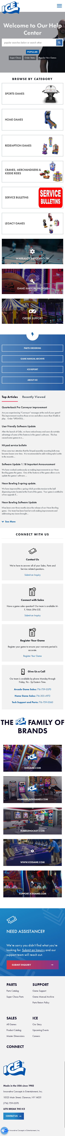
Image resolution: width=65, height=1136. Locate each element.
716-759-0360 (32, 702)
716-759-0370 (32, 689)
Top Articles (10, 397)
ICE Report (32, 369)
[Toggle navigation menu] (59, 6)
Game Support (39, 990)
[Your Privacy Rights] (4, 1130)
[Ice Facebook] (29, 1048)
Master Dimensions (15, 1036)
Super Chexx (15, 57)
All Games (11, 1024)
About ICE (32, 380)
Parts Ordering (32, 348)
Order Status (30, 57)
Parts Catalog (12, 990)
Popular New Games (47, 57)
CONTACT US (12, 1116)
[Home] (11, 7)
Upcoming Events (40, 1030)
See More (10, 521)
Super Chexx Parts (15, 996)
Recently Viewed (33, 397)
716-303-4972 (32, 695)
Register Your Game (32, 655)
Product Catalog (13, 1030)
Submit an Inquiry (32, 574)
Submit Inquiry (21, 964)
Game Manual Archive (32, 359)
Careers (36, 1036)
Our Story (37, 1024)
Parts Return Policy (40, 1002)
